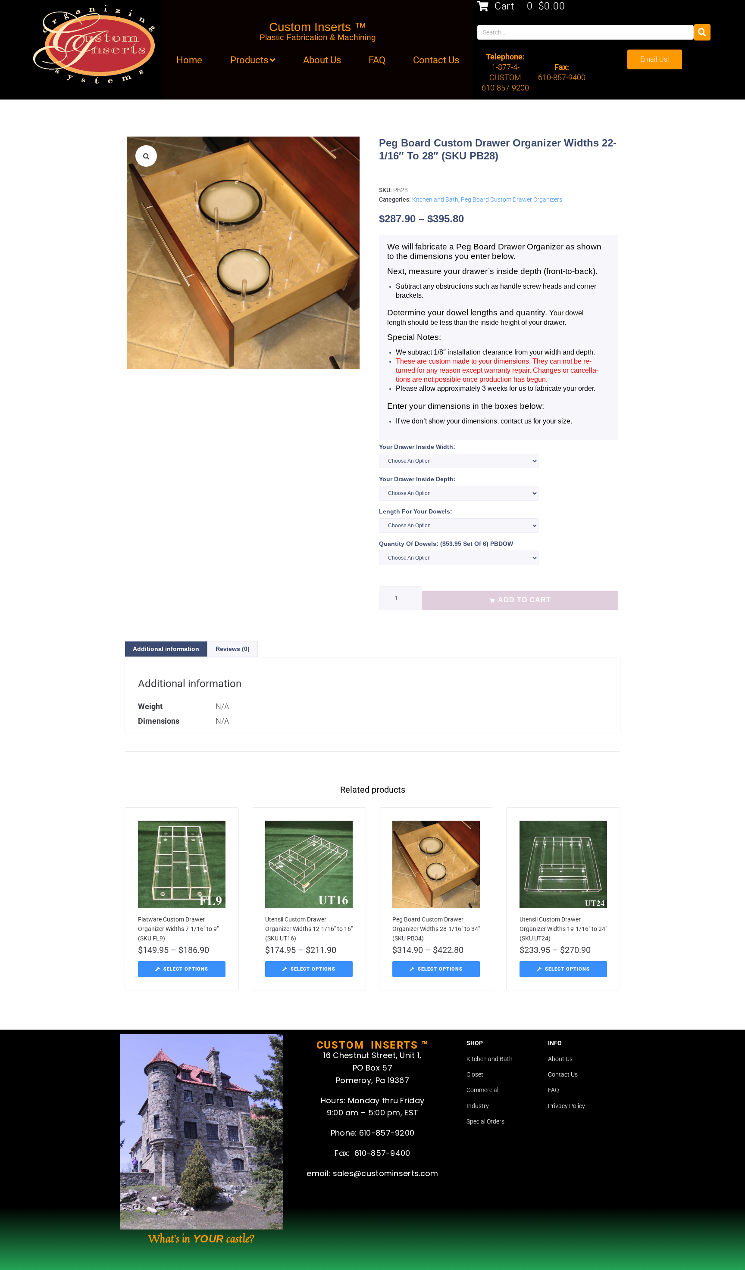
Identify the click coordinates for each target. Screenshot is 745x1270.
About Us (560, 1058)
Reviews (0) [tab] (233, 648)
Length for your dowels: (415, 511)
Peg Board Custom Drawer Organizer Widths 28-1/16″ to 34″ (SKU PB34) (436, 929)
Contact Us (563, 1074)
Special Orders (485, 1121)
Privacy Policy (566, 1105)
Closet (474, 1074)
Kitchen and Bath (435, 199)
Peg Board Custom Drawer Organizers (511, 199)
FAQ (553, 1089)
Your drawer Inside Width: (417, 446)
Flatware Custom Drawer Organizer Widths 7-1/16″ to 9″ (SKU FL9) (178, 929)
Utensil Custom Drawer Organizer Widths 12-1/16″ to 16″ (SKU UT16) (309, 929)
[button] (146, 156)
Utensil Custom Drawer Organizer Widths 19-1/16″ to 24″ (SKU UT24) (563, 929)
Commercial (482, 1089)
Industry (477, 1105)
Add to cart (524, 600)
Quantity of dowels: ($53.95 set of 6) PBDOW (446, 543)
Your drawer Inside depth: (417, 479)
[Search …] (585, 32)
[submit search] (702, 32)
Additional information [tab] (166, 648)
